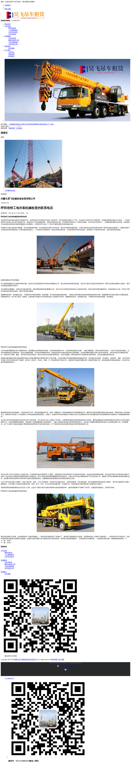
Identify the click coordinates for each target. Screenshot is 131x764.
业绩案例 (8, 36)
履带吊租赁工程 (13, 40)
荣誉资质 (11, 54)
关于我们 (8, 50)
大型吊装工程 (13, 44)
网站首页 (8, 24)
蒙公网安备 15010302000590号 (66, 666)
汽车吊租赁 (12, 34)
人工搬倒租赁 (13, 30)
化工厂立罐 (49, 124)
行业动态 (19, 128)
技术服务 (11, 48)
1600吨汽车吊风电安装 (27, 124)
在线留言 (8, 5)
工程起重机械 (13, 42)
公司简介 (11, 52)
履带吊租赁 (12, 28)
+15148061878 (9, 678)
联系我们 (11, 56)
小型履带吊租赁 (14, 124)
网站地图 (8, 9)
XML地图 (61, 659)
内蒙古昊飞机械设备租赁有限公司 (25, 659)
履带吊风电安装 (40, 124)
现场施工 (8, 46)
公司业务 (8, 26)
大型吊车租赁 (13, 32)
